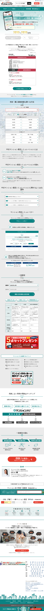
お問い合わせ (35, 601)
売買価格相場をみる (33, 299)
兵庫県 (13, 127)
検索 (30, 3)
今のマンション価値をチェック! (22, 459)
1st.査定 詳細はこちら (22, 88)
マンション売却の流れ (34, 588)
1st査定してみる (22, 299)
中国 (30, 139)
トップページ (8, 601)
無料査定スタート (38, 502)
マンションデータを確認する (13, 38)
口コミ (27, 586)
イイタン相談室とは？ (22, 550)
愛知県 (13, 125)
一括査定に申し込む (10, 299)
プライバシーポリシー (27, 601)
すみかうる (28, 590)
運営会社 (14, 601)
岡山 (37, 572)
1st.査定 (30, 586)
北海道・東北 (13, 134)
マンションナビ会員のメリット (31, 585)
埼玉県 (13, 122)
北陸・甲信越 (30, 134)
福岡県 (30, 127)
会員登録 (7, 0)
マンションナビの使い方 (36, 582)
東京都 (13, 119)
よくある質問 (28, 589)
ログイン (2, 0)
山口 (42, 572)
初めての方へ (28, 582)
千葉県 (30, 122)
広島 (40, 572)
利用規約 (19, 601)
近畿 (14, 139)
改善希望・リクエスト (14, 602)
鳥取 (32, 572)
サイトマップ (22, 602)
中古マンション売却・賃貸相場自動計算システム (34, 584)
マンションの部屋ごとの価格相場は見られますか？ (18, 205)
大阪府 (30, 125)
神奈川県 (30, 119)
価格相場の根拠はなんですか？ (14, 196)
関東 (14, 137)
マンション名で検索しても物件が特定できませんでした (19, 200)
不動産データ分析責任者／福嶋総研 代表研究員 (19, 470)
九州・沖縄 (30, 142)
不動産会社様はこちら (40, 0)
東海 (30, 137)
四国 (14, 142)
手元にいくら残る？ (22, 221)
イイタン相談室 (33, 590)
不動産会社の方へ (30, 602)
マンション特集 (40, 590)
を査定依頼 (22, 294)
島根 (35, 572)
